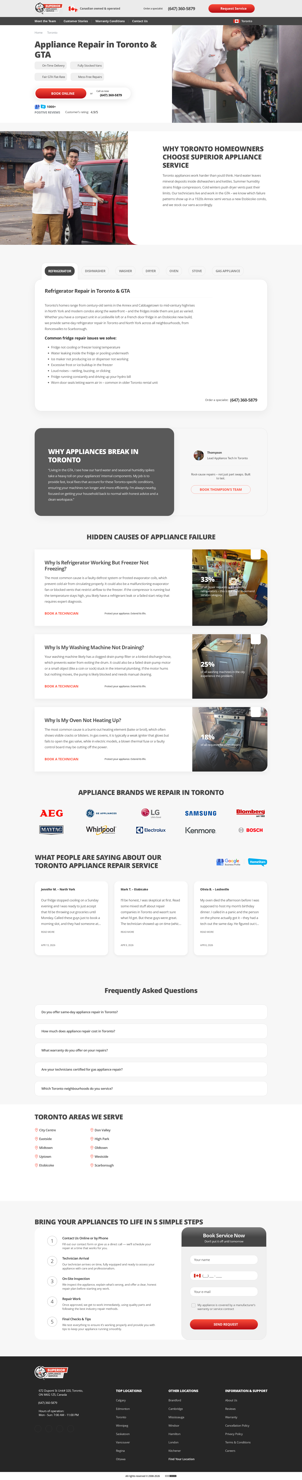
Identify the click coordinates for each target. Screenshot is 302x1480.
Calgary (121, 1400)
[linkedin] (70, 1428)
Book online (63, 93)
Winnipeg (122, 1425)
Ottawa (120, 1459)
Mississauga (176, 1417)
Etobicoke (46, 1165)
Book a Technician (61, 613)
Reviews (230, 1409)
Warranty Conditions (110, 21)
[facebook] (38, 1428)
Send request (226, 1324)
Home (39, 32)
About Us (231, 1400)
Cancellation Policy (237, 1425)
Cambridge (175, 1409)
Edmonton (123, 1409)
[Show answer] (260, 1012)
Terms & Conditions (238, 1442)
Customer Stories (76, 21)
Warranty (231, 1417)
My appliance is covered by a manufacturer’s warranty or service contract (226, 1307)
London (173, 1442)
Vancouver (123, 1442)
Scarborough (104, 1165)
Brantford (174, 1400)
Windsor (173, 1425)
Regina (120, 1451)
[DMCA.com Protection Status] (171, 1476)
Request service (233, 8)
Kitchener (174, 1451)
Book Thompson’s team (221, 489)
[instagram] (59, 1428)
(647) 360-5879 (181, 8)
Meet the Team (45, 21)
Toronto (121, 1417)
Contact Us (139, 21)
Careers (230, 1451)
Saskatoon (123, 1434)
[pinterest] (49, 1428)
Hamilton (174, 1434)
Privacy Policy (234, 1434)
